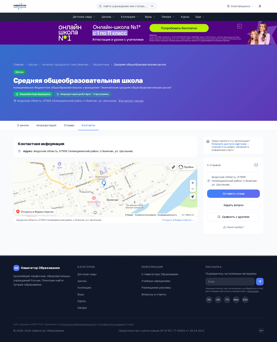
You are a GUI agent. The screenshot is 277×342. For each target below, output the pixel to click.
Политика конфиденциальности (78, 324)
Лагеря (166, 16)
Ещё (198, 16)
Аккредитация (46, 125)
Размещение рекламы (156, 287)
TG (227, 299)
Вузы (148, 16)
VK (209, 299)
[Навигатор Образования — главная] (19, 6)
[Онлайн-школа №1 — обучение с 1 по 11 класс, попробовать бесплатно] (138, 33)
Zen (245, 299)
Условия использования (112, 324)
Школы (106, 16)
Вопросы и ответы (154, 294)
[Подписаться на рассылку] (260, 281)
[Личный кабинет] (260, 6)
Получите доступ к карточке (229, 143)
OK (218, 299)
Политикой (252, 291)
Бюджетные (101, 64)
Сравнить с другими (235, 216)
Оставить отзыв (233, 193)
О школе (23, 125)
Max (236, 299)
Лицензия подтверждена (35, 94)
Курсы (185, 16)
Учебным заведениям (156, 281)
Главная (18, 64)
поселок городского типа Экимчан (65, 64)
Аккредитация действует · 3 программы (84, 94)
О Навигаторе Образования (160, 274)
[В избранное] (256, 165)
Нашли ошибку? (235, 227)
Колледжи (128, 16)
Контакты (88, 125)
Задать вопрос (233, 205)
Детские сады (82, 16)
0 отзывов (214, 165)
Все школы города (131, 100)
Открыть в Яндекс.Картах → (178, 220)
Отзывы (69, 125)
